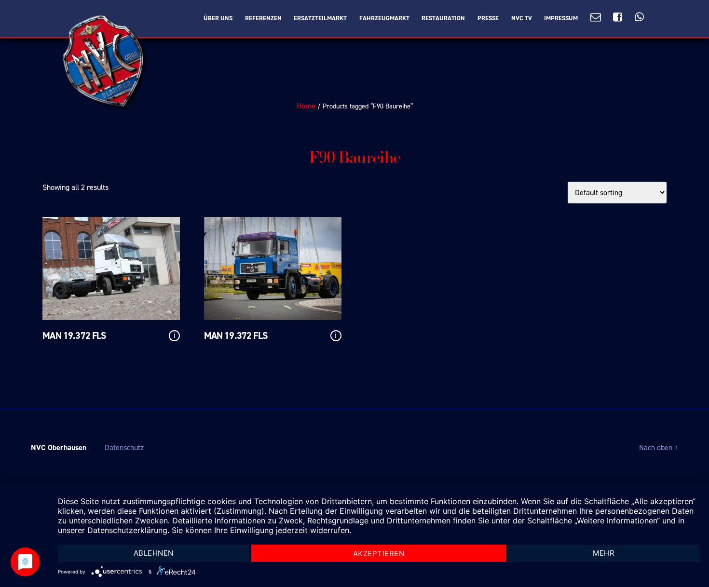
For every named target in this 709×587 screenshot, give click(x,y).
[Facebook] (617, 18)
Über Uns (218, 18)
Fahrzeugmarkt (384, 18)
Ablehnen (154, 553)
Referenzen (263, 18)
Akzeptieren (379, 553)
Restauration (443, 18)
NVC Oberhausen (58, 447)
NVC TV (521, 18)
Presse (488, 18)
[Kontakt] (595, 18)
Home (306, 106)
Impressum (561, 18)
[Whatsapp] (639, 18)
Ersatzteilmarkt (320, 18)
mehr (603, 553)
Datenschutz (124, 447)
